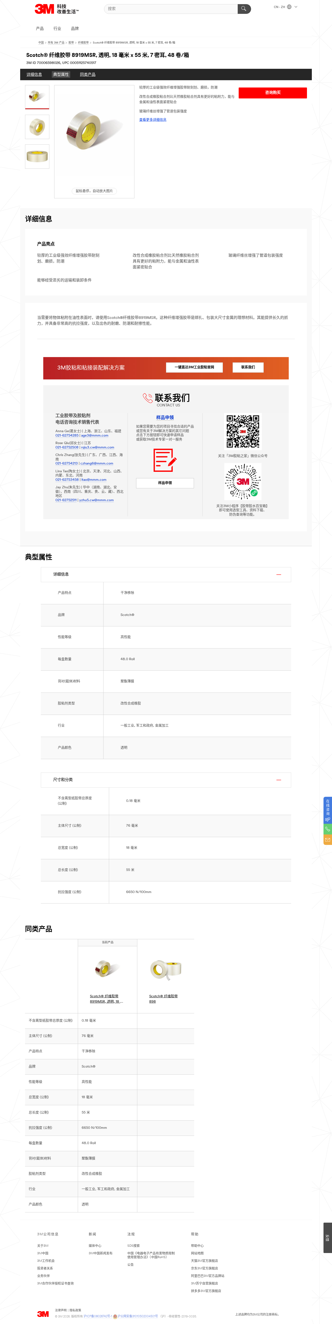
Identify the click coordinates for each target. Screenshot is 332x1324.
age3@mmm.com (94, 436)
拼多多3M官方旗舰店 (206, 1291)
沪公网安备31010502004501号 (138, 1316)
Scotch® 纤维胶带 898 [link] (163, 999)
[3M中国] (63, 9)
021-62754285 (67, 436)
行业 (57, 29)
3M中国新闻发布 (101, 1253)
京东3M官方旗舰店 (204, 1268)
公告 (130, 1264)
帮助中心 (197, 1245)
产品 (40, 29)
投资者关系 (45, 1268)
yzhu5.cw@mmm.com (96, 500)
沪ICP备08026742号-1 (98, 1316)
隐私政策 (75, 1310)
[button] (94, 135)
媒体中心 (95, 1245)
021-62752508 (67, 447)
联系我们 (248, 367)
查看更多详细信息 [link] (152, 120)
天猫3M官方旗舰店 (204, 1261)
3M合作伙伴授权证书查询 (55, 1283)
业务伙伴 (43, 1276)
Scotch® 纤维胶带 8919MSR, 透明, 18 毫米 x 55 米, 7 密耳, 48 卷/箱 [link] (106, 1000)
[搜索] (244, 9)
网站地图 (197, 1253)
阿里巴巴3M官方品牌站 (207, 1276)
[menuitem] (34, 74)
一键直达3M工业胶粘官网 (194, 367)
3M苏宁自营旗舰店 (204, 1283)
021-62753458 (67, 480)
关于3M (42, 1245)
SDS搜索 (133, 1245)
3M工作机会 (46, 1261)
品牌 (75, 29)
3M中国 (42, 1253)
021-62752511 (66, 500)
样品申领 (165, 483)
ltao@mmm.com (93, 480)
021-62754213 (66, 463)
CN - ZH (280, 7)
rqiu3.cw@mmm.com (97, 447)
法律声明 (61, 1310)
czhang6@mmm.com (96, 463)
